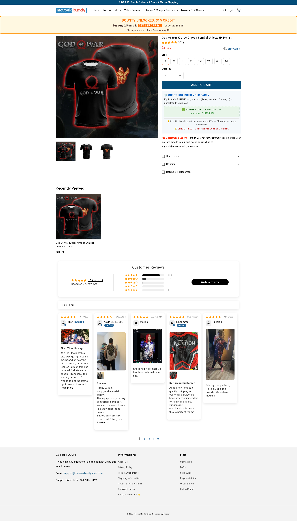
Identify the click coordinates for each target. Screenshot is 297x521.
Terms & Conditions (128, 473)
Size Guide (233, 48)
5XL (226, 61)
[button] (111, 10)
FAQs (183, 467)
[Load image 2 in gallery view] (86, 151)
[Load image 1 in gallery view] (65, 151)
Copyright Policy (126, 489)
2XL (200, 61)
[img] (68, 317)
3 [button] (149, 438)
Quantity (166, 68)
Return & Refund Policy (130, 483)
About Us (123, 462)
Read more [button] (67, 387)
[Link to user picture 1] (75, 336)
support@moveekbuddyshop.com (83, 473)
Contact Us (186, 462)
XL (191, 61)
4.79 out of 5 (95, 280)
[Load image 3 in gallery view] (106, 151)
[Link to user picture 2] (100, 375)
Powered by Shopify (161, 514)
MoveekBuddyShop (143, 514)
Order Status (187, 483)
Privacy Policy (125, 467)
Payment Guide (188, 478)
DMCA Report (187, 489)
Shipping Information (129, 478)
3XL (209, 61)
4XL (218, 61)
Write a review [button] (210, 282)
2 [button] (144, 438)
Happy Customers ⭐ (129, 494)
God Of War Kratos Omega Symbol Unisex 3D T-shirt (75, 244)
